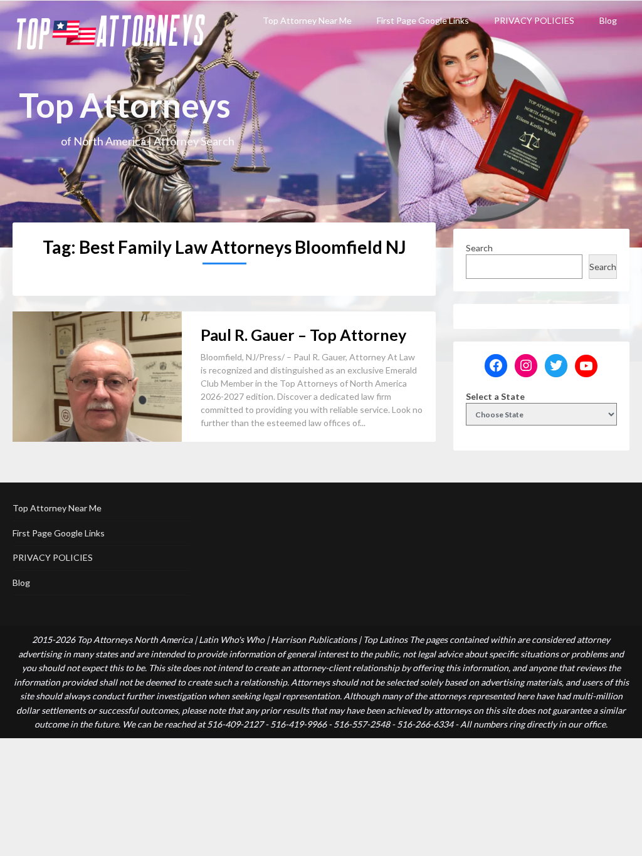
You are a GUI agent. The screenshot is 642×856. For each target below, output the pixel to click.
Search (479, 248)
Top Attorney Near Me (307, 20)
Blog (608, 20)
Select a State (495, 396)
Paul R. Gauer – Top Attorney (303, 334)
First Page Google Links (423, 20)
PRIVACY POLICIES (534, 20)
